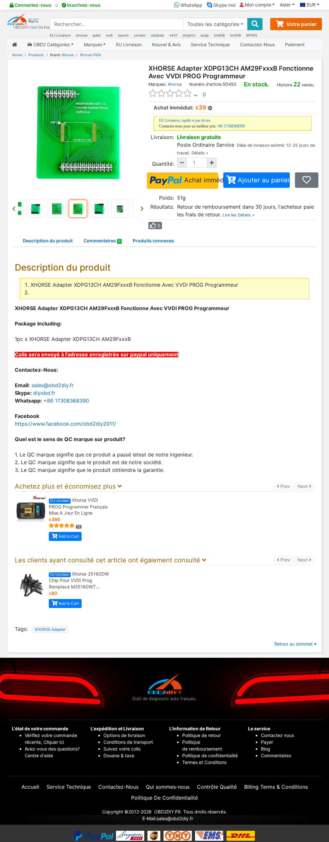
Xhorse (68, 55)
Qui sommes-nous (168, 787)
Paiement (295, 44)
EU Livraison (60, 35)
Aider (285, 4)
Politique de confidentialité (210, 755)
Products (36, 55)
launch (123, 35)
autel (97, 35)
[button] (15, 209)
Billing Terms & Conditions (276, 787)
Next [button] (306, 486)
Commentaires (276, 755)
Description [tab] (48, 240)
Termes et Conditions (204, 762)
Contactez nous (278, 735)
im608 (219, 35)
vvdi (109, 35)
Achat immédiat (200, 180)
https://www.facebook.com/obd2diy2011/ (65, 424)
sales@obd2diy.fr (52, 385)
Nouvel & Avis (166, 44)
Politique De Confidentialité (164, 797)
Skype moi (224, 5)
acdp (204, 35)
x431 (173, 35)
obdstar (157, 35)
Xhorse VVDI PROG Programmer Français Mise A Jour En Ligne (78, 506)
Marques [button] (93, 44)
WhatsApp (190, 5)
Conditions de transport (128, 742)
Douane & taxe (118, 755)
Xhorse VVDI (90, 55)
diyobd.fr (44, 393)
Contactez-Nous (257, 44)
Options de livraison (124, 735)
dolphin (188, 35)
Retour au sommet (294, 644)
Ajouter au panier (263, 180)
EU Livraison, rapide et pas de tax (184, 120)
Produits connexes (153, 240)
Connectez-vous (32, 5)
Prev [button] (286, 486)
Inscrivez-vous (83, 5)
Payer (267, 742)
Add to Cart (68, 536)
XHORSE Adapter (50, 629)
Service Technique (210, 44)
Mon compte (257, 4)
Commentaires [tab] (102, 240)
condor (140, 35)
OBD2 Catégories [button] (51, 44)
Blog (265, 748)
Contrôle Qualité (217, 787)
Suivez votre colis (121, 748)
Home (17, 55)
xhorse (81, 35)
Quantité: (163, 164)
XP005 (251, 35)
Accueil (30, 787)
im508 (235, 35)
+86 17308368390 (231, 126)
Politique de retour (201, 735)
